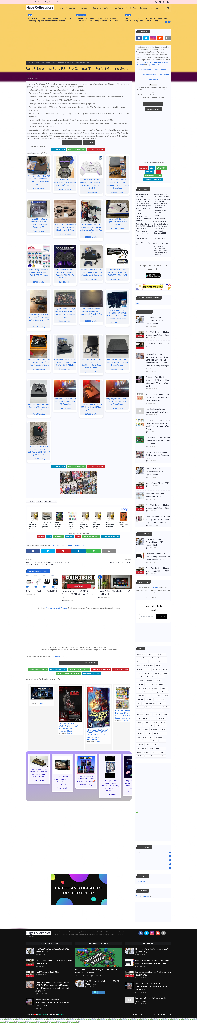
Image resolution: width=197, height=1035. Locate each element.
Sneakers (159, 737)
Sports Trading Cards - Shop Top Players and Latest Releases (161, 226)
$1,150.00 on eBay (38, 780)
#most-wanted (142, 662)
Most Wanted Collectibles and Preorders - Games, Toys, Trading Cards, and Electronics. (162, 251)
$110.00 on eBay (91, 321)
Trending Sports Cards (160, 244)
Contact (40, 2)
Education (164, 692)
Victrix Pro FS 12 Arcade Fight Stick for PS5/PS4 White (117, 222)
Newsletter (153, 588)
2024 (154, 860)
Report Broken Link (164, 1014)
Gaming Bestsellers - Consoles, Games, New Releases (144, 218)
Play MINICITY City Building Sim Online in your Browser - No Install (158, 441)
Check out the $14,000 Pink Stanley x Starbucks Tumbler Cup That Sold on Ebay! (158, 519)
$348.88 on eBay (117, 323)
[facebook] (156, 2)
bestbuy (165, 673)
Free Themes (42, 1015)
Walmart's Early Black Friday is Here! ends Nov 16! (114, 592)
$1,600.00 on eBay (110, 794)
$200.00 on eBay (86, 785)
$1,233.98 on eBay (117, 279)
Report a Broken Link (75, 545)
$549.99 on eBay (117, 369)
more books (153, 80)
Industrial (140, 714)
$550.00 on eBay (91, 237)
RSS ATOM (140, 882)
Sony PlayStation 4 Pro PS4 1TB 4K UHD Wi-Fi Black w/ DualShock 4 (91, 407)
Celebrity (157, 681)
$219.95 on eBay (39, 327)
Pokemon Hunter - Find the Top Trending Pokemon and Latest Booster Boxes (158, 557)
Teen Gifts (140, 745)
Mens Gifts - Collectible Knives (145, 235)
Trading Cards (141, 748)
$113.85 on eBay (65, 234)
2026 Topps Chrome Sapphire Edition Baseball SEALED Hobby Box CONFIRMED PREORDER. (110, 786)
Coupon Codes (154, 688)
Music (139, 726)
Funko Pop (161, 703)
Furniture (140, 707)
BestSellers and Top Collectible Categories (161, 196)
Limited (145, 718)
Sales (144, 737)
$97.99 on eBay (38, 282)
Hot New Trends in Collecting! (142, 196)
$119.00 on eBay (65, 321)
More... (138, 303)
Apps (165, 669)
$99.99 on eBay (91, 192)
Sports (139, 741)
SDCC (151, 737)
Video (139, 752)
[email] (168, 38)
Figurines (149, 699)
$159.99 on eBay (39, 459)
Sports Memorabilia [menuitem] (100, 8)
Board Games (151, 677)
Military (146, 722)
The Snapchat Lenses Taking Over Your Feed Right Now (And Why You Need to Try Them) (97, 19)
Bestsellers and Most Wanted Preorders (155, 495)
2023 (154, 864)
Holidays (159, 711)
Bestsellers (140, 677)
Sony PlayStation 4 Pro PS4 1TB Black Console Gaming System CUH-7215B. (65, 362)
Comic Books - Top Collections (160, 212)
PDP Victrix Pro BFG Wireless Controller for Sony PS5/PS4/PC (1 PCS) (65, 183)
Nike (152, 726)
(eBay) (41, 703)
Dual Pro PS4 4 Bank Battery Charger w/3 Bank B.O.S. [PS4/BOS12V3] (117, 272)
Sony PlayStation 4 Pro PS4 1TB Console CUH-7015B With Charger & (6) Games (91, 272)
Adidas (158, 665)
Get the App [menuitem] (131, 8)
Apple (148, 669)
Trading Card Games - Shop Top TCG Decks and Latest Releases (144, 226)
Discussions (55, 545)
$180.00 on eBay (117, 192)
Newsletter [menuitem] (118, 8)
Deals (139, 692)
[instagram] (164, 2)
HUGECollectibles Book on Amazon (153, 69)
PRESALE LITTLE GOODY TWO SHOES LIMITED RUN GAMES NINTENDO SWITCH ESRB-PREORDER (97, 735)
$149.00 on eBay (65, 189)
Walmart (154, 752)
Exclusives (156, 696)
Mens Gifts (161, 718)
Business (140, 681)
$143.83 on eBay (65, 282)
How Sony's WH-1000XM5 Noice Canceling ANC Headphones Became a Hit (78, 594)
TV (164, 748)
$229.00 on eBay (91, 372)
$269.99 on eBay (62, 788)
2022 (154, 868)
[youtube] (158, 933)
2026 (154, 853)
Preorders (140, 733)
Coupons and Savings (160, 221)
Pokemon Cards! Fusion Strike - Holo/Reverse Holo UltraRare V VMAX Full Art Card (158, 381)
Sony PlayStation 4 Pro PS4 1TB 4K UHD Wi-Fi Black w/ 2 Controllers (65, 401)
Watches (140, 756)
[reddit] (160, 38)
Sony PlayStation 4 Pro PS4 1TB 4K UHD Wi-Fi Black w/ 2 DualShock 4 (117, 401)
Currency (164, 688)
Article (139, 673)
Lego (138, 718)
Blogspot (61, 1015)
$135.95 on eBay (39, 369)
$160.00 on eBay (39, 188)
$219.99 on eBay (65, 369)
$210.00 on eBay (117, 229)
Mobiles (154, 722)
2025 (154, 856)
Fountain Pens (159, 699)
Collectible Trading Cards (160, 240)
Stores (155, 741)
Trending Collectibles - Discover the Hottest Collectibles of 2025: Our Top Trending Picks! (143, 203)
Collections (149, 684)
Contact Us (151, 1014)
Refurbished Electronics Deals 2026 (41, 591)
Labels (165, 714)
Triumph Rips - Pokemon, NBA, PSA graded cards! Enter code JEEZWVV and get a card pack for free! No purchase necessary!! (49, 19)
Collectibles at (121, 670)
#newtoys (151, 654)
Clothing (140, 684)
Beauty (157, 673)
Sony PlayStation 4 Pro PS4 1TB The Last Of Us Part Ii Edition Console (117, 362)
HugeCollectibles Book (52, 2)
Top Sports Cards (154, 64)
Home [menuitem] (60, 8)
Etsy (148, 696)
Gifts (144, 711)
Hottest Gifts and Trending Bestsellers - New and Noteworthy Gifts (143, 242)
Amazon (140, 669)
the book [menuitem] (143, 8)
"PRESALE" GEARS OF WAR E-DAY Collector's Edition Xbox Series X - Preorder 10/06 (69, 727)
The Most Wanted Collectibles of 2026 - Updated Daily (155, 320)
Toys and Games (50, 501)
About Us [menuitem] (154, 8)
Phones (145, 730)
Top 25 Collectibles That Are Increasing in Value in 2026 (158, 333)
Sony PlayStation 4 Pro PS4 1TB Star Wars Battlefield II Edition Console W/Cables (38, 362)
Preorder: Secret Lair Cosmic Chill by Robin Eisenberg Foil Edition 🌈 (86, 778)
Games (148, 707)
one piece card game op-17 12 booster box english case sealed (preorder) (158, 397)
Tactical (162, 741)
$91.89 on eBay (38, 231)
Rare (153, 658)
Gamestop (156, 707)
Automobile (148, 673)
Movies (163, 722)
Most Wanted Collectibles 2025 (160, 232)
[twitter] (160, 2)
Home (27, 2)
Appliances (156, 669)
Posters (162, 730)
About (34, 2)
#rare (138, 658)
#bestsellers (141, 654)
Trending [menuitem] (83, 8)
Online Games (161, 726)
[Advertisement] (79, 45)
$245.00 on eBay (65, 408)
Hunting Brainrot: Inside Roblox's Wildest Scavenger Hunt (158, 455)
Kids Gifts (157, 714)
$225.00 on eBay (39, 414)
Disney (156, 692)
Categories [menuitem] (70, 8)
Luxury (153, 718)
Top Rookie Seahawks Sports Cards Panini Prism (157, 410)
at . (76, 149)
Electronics (35, 63)
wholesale (149, 756)
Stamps (146, 741)
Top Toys (68, 673)
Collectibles (110, 537)
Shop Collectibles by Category (143, 210)
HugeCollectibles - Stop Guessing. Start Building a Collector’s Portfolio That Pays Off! (146, 19)
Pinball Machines (141, 231)
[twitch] (168, 2)
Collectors (159, 684)
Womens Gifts (160, 756)
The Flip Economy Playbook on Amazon (153, 75)
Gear (138, 711)
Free (138, 703)
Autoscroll (153, 85)
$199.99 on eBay (91, 279)
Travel (151, 748)
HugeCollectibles (83, 976)
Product (148, 733)
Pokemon (139, 213)
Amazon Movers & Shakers (56, 608)
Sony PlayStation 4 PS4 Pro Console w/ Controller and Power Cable (38, 407)
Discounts (147, 692)
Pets (138, 730)
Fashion (165, 696)
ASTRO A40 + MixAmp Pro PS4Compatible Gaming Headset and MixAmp (65, 227)
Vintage (146, 752)
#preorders (161, 654)
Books (161, 677)
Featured (146, 658)
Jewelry (148, 714)
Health (151, 711)
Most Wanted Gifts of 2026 (157, 343)
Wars (162, 752)
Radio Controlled (160, 733)
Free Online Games (149, 703)
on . (59, 149)
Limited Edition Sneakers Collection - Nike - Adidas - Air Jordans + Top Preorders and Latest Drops (162, 204)
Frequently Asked (160, 218)
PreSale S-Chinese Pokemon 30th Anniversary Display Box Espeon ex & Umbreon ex (125, 714)
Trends (158, 748)
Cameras (149, 681)
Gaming (39, 501)
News (146, 726)
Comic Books (141, 688)
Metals (139, 722)
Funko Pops (158, 216)
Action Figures (148, 665)
